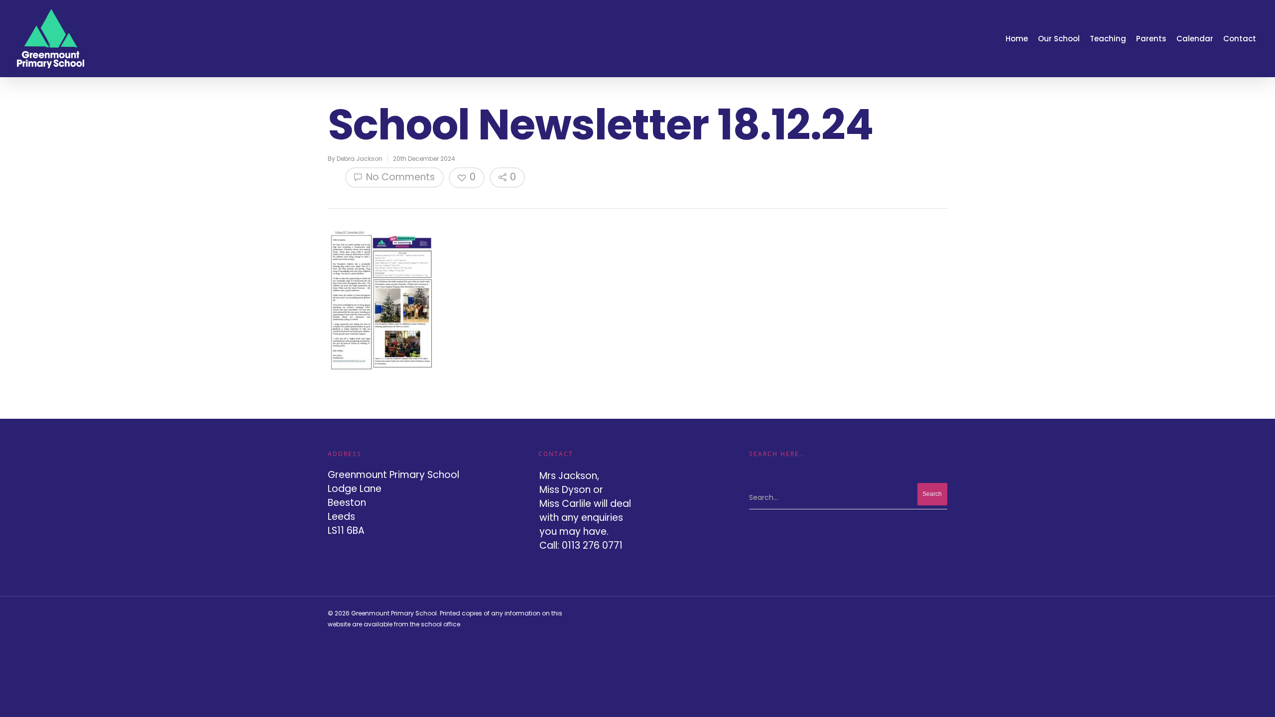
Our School (1059, 38)
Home (1017, 38)
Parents (1151, 38)
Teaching (1108, 38)
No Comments (399, 177)
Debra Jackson (359, 158)
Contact (1239, 38)
